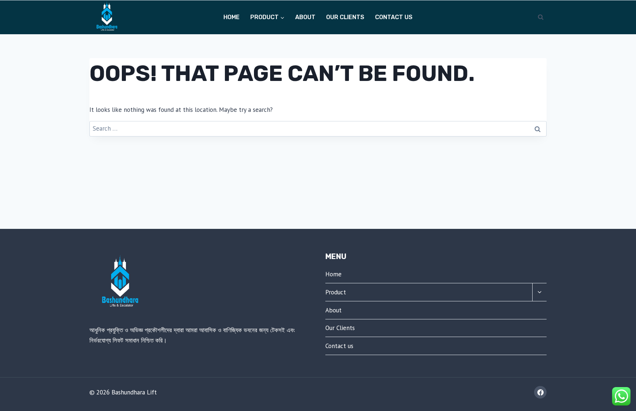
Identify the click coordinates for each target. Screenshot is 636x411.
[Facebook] (540, 392)
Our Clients (345, 17)
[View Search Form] (541, 17)
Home (231, 17)
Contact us (394, 17)
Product (335, 292)
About (305, 17)
